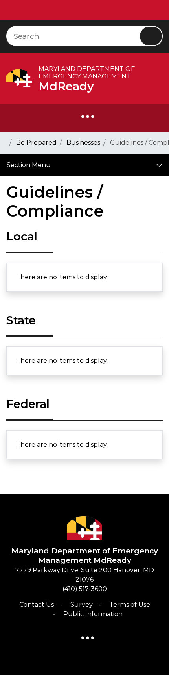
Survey (81, 604)
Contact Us (36, 604)
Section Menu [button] (29, 165)
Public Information (93, 614)
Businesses (83, 142)
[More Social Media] (87, 118)
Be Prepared (36, 142)
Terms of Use (129, 604)
